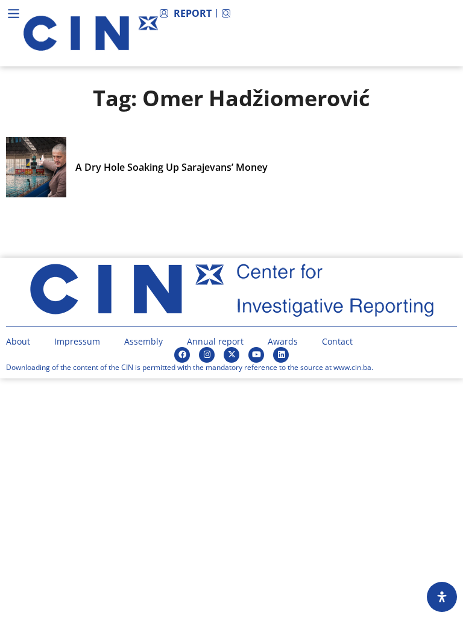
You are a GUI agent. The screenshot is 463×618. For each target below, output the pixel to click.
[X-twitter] (231, 355)
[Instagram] (207, 355)
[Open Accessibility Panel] (442, 597)
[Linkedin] (281, 355)
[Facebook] (182, 355)
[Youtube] (256, 355)
